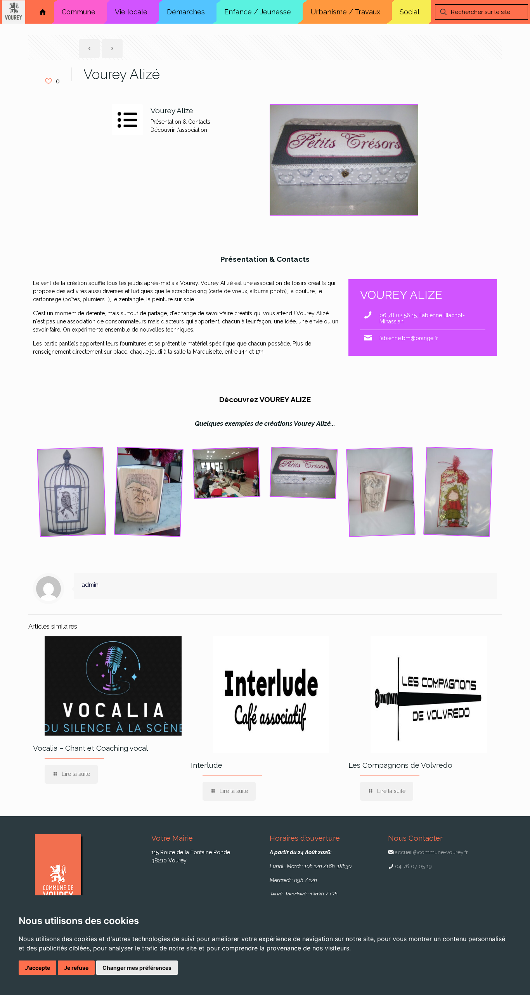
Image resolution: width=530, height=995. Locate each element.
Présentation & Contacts (180, 122)
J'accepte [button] (37, 967)
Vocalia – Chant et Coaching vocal (90, 748)
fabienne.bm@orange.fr (408, 338)
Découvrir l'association (179, 130)
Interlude (206, 765)
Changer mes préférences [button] (136, 967)
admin (90, 584)
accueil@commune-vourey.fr (431, 852)
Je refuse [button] (76, 967)
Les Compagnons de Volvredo (400, 765)
